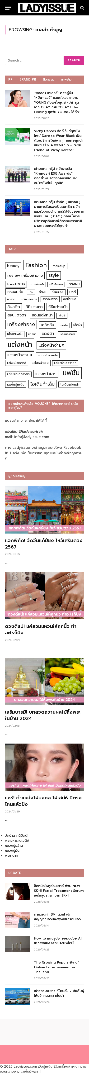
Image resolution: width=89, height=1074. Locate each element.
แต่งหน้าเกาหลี (16, 363)
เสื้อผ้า (77, 325)
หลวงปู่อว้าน (14, 845)
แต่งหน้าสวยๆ (19, 355)
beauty (13, 265)
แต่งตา (48, 333)
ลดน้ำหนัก (69, 299)
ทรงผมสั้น (15, 292)
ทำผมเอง (58, 292)
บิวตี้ (72, 292)
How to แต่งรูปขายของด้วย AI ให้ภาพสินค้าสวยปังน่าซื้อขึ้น (58, 941)
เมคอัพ (64, 325)
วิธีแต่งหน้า (58, 307)
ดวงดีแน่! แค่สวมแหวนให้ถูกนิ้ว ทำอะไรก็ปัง (40, 629)
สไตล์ (62, 315)
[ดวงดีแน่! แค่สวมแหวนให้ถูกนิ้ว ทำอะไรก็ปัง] (44, 595)
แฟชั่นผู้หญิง (15, 384)
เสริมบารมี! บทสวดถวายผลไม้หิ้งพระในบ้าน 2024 (43, 715)
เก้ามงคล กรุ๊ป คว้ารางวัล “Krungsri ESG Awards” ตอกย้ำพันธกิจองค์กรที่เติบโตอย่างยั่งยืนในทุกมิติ (56, 176)
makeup (59, 265)
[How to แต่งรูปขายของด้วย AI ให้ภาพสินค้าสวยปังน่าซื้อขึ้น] (17, 944)
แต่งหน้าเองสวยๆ (18, 374)
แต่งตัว (32, 334)
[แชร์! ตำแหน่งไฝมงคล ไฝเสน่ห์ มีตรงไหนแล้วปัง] (44, 767)
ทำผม (42, 292)
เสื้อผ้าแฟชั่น (15, 334)
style (53, 275)
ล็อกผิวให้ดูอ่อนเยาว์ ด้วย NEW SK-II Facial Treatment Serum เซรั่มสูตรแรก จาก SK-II (59, 890)
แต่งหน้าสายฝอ (48, 355)
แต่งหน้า (20, 344)
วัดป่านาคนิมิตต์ (16, 835)
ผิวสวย (11, 299)
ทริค (31, 292)
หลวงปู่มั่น (12, 850)
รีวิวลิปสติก (50, 299)
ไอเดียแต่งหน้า (69, 384)
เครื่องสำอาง (21, 324)
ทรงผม (74, 284)
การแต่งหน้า (37, 284)
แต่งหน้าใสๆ (45, 374)
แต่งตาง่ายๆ (67, 334)
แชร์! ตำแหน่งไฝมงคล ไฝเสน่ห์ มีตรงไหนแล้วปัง (43, 801)
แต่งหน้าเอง (40, 362)
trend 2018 (16, 284)
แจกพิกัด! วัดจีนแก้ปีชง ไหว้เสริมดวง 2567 (44, 543)
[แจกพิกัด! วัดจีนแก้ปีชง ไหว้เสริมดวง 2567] (44, 510)
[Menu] (8, 7)
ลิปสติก (13, 307)
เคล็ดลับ (47, 325)
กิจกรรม (48, 79)
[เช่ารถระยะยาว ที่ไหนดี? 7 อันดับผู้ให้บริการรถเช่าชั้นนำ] (17, 996)
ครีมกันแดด (56, 284)
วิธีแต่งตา (34, 307)
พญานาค (11, 855)
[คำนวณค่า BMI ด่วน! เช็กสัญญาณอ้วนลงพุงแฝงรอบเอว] (17, 920)
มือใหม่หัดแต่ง (29, 299)
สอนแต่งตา (16, 315)
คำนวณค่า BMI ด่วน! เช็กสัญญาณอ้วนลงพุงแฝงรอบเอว (57, 917)
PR (10, 79)
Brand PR (27, 79)
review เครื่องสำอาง (25, 275)
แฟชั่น (71, 373)
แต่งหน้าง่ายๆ (51, 345)
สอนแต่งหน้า (42, 315)
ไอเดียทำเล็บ (42, 384)
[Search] (81, 7)
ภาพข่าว (66, 79)
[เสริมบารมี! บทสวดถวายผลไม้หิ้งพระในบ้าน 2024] (44, 681)
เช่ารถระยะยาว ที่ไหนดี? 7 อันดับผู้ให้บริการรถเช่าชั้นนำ (59, 993)
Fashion (36, 265)
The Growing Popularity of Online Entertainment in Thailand (56, 967)
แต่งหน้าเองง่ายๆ (65, 363)
